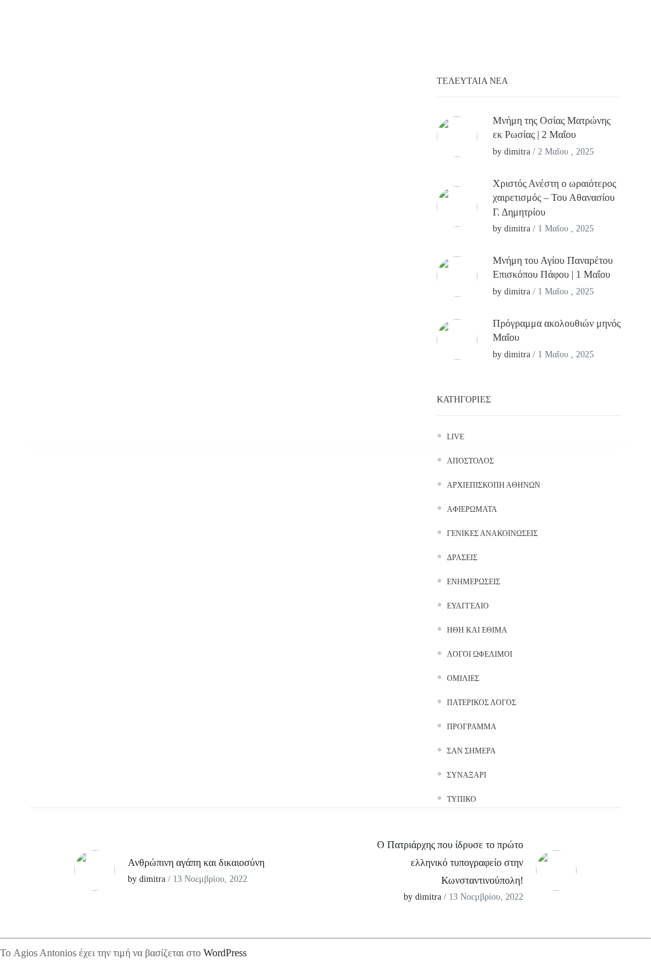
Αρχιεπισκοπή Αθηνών (493, 485)
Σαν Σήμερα (471, 750)
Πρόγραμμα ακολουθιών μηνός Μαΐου (556, 330)
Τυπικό (461, 799)
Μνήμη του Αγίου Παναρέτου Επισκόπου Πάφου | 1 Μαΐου (553, 267)
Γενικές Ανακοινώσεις (492, 533)
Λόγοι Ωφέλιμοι (479, 654)
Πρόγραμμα (472, 726)
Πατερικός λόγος (481, 702)
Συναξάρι (466, 775)
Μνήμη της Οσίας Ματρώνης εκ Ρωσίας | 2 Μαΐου (551, 127)
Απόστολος (470, 461)
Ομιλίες (463, 678)
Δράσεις (462, 557)
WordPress (225, 952)
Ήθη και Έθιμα (477, 630)
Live (455, 436)
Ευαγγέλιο (468, 605)
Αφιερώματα (472, 509)
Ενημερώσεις (473, 581)
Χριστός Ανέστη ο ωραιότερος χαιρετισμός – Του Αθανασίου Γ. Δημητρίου (554, 197)
